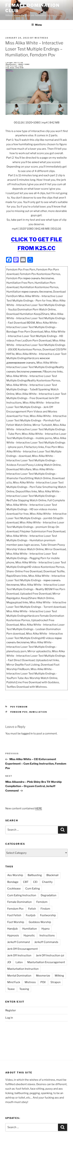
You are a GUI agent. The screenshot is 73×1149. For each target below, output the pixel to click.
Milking (59, 975)
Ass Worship (15, 875)
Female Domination (19, 902)
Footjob (30, 915)
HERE (38, 808)
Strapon (55, 982)
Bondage (12, 882)
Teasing (24, 989)
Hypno (45, 928)
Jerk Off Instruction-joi (50, 955)
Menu (38, 24)
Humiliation (38, 712)
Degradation (48, 895)
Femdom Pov (19, 712)
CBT (26, 882)
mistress (41, 38)
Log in (9, 1017)
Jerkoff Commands (46, 942)
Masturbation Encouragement (46, 962)
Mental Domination (19, 975)
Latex (19, 962)
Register (10, 1010)
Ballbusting (35, 875)
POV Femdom (19, 707)
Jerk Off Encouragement (22, 948)
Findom (45, 908)
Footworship (48, 915)
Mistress (30, 982)
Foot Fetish (14, 915)
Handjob (12, 928)
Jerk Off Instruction (19, 955)
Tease (11, 989)
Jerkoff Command (18, 942)
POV (43, 982)
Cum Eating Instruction (21, 895)
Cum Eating (32, 888)
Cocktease (14, 888)
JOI (9, 962)
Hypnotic (29, 935)
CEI (35, 882)
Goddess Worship (40, 922)
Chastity (47, 882)
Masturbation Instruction (23, 968)
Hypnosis (13, 935)
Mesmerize (43, 975)
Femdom (41, 902)
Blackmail (52, 875)
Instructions (47, 935)
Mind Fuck (13, 982)
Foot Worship (15, 922)
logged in (27, 733)
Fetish (32, 908)
